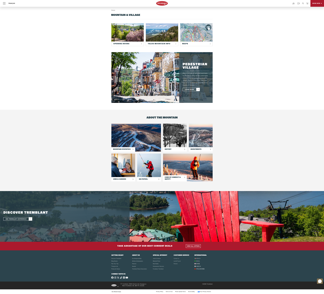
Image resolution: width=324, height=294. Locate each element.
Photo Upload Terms (180, 291)
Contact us (176, 258)
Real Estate (156, 264)
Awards (134, 266)
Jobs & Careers (157, 258)
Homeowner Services (158, 266)
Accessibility (191, 291)
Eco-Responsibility (136, 258)
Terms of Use (169, 291)
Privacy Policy (159, 291)
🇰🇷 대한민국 (197, 266)
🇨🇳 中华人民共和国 (199, 269)
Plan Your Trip (114, 264)
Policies (176, 264)
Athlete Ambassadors (137, 261)
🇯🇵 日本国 (197, 264)
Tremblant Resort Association (139, 269)
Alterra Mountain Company (116, 291)
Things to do (114, 266)
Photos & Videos (115, 269)
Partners (134, 264)
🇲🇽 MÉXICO (197, 258)
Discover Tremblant (116, 258)
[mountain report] (293, 3)
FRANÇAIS (11, 3)
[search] (303, 3)
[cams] (298, 3)
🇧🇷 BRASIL (197, 261)
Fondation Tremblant (158, 269)
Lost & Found (177, 261)
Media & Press (156, 261)
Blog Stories (114, 261)
